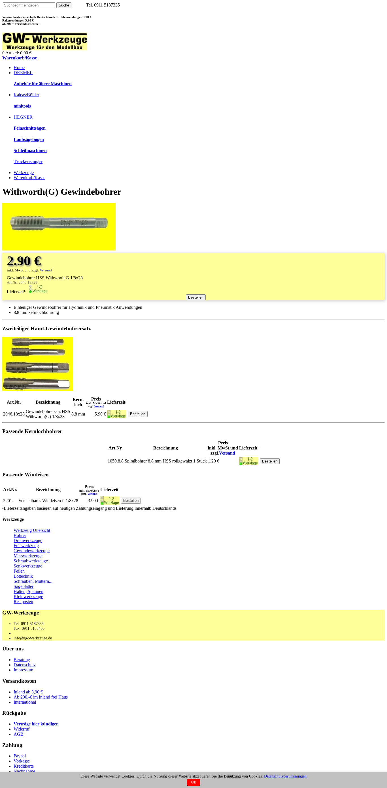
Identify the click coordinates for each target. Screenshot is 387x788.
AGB (19, 734)
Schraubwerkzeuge (31, 560)
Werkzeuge (24, 172)
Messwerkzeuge (28, 555)
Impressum (23, 669)
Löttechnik (23, 576)
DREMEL (23, 72)
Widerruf (21, 729)
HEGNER (23, 117)
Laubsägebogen (29, 139)
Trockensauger (28, 161)
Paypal (20, 755)
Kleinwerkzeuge (28, 596)
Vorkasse (22, 761)
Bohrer (20, 535)
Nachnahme (24, 771)
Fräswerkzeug (26, 545)
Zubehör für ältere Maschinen (43, 83)
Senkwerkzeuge (28, 566)
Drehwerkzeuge (28, 540)
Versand (46, 270)
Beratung (22, 659)
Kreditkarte (24, 766)
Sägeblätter (23, 586)
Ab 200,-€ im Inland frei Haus (41, 697)
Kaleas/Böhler (26, 94)
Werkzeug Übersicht (32, 530)
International (25, 702)
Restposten (23, 601)
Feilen (19, 571)
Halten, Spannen (28, 591)
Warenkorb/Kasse (19, 57)
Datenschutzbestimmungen (285, 776)
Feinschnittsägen (30, 128)
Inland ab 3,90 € (28, 692)
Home (19, 67)
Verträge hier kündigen (36, 723)
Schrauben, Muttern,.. (33, 581)
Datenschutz (25, 664)
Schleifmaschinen (30, 150)
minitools (22, 106)
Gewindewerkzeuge (32, 550)
